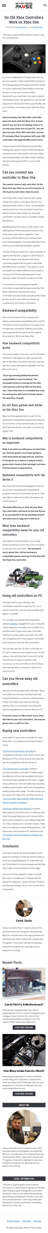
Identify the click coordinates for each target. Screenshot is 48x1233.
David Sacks (21, 27)
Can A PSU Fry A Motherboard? (24, 1004)
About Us (26, 1221)
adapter (14, 624)
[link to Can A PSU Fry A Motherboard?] (24, 984)
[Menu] (4, 6)
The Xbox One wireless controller (18, 751)
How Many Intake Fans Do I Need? (24, 1070)
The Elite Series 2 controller (15, 769)
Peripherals (37, 27)
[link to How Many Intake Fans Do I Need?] (24, 1050)
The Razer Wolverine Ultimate (16, 809)
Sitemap (37, 1221)
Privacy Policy (13, 1221)
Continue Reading (24, 1027)
